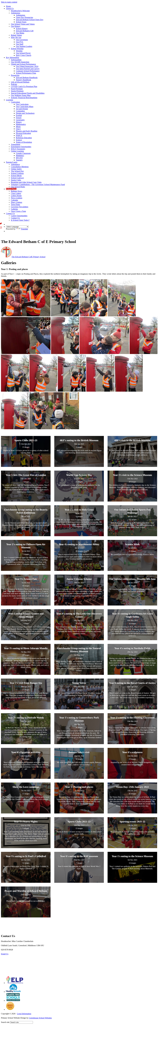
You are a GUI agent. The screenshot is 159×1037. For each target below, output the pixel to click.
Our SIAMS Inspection (20, 62)
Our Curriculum (22, 104)
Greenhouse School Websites (40, 1018)
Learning (9, 100)
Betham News (16, 191)
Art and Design (22, 109)
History (19, 122)
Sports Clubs (16, 180)
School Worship (17, 49)
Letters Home (16, 196)
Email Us (4, 954)
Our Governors (22, 40)
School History (22, 28)
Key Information (12, 57)
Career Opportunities (19, 216)
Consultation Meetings (20, 167)
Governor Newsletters (19, 207)
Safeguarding (16, 60)
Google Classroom (23, 153)
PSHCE (19, 135)
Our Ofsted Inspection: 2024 (27, 66)
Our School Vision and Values (23, 24)
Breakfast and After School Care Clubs (26, 182)
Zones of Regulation (24, 142)
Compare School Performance (28, 71)
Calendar (14, 200)
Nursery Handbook (23, 80)
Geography (20, 120)
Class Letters (16, 193)
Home (8, 6)
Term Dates (15, 204)
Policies (14, 84)
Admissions (15, 13)
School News (11, 189)
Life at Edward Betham (20, 82)
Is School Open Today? (20, 220)
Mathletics (20, 155)
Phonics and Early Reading (26, 131)
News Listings (16, 198)
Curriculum (15, 102)
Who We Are (16, 37)
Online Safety (16, 169)
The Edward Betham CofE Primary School (28, 257)
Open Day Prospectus (24, 17)
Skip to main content (9, 2)
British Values (16, 35)
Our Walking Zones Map (21, 95)
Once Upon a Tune (18, 211)
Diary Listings (16, 202)
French (18, 118)
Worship (19, 51)
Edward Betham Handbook (27, 77)
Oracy (18, 129)
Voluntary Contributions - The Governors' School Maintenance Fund (38, 184)
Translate (24, 229)
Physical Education (23, 133)
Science (19, 140)
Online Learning (17, 151)
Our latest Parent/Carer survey (28, 69)
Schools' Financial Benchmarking (24, 98)
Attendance (15, 164)
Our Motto (20, 33)
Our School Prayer (23, 53)
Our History (15, 26)
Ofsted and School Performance (23, 64)
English (19, 115)
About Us (10, 8)
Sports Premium (17, 91)
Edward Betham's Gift (24, 31)
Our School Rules (18, 187)
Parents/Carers (11, 162)
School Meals (16, 176)
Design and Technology (25, 113)
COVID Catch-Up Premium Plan (24, 86)
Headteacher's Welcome (20, 11)
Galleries (14, 209)
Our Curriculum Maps (24, 106)
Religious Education (24, 138)
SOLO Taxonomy (18, 149)
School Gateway (17, 178)
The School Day (17, 171)
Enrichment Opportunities (21, 147)
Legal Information (24, 1014)
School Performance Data (26, 73)
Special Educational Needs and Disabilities (27, 93)
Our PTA (19, 42)
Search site (5, 1022)
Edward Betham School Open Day (29, 20)
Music (18, 127)
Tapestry (19, 160)
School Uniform (17, 173)
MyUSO (19, 158)
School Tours (21, 22)
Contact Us (10, 213)
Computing (20, 111)
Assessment (15, 144)
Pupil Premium (17, 89)
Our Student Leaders (24, 46)
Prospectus (15, 75)
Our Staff (19, 44)
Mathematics (21, 124)
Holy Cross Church (23, 55)
